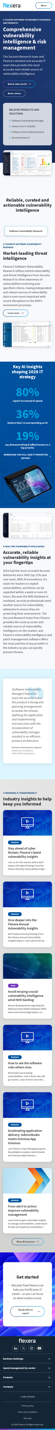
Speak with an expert (25, 1311)
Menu (44, 5)
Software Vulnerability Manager (28, 120)
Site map (27, 1418)
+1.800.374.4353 (27, 1396)
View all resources (25, 1241)
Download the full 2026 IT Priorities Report (26, 456)
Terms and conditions (27, 1412)
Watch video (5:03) (17, 84)
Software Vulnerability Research (28, 131)
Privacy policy (27, 1405)
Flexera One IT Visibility (23, 126)
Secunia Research (21, 137)
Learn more (14, 312)
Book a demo (14, 93)
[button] (26, 230)
